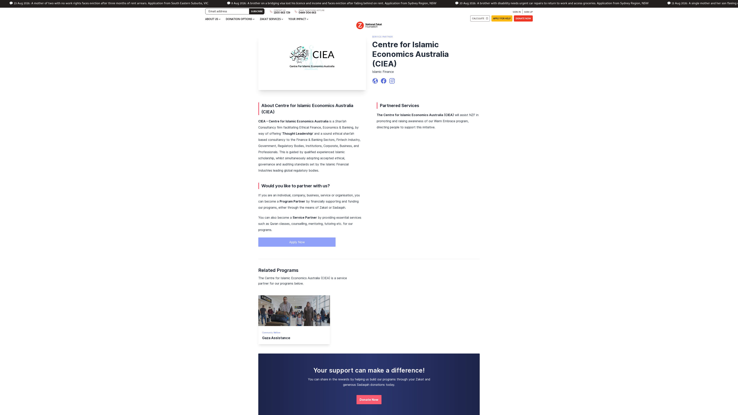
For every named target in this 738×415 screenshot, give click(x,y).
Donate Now (369, 400)
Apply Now (297, 242)
